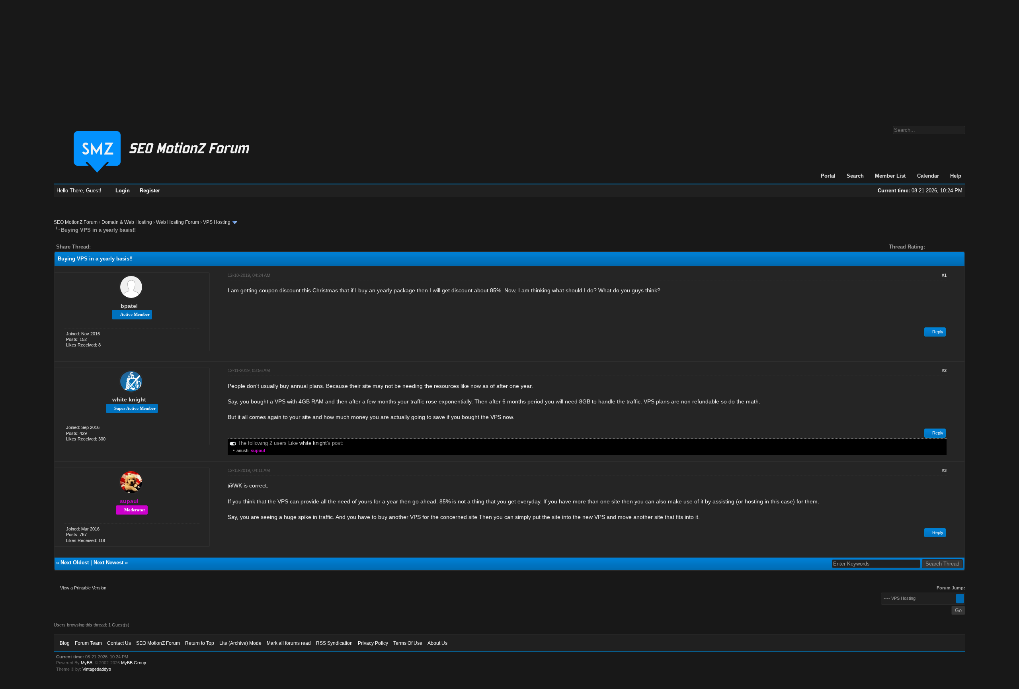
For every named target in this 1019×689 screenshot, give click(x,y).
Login (122, 191)
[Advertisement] (509, 59)
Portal (828, 176)
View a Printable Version (83, 587)
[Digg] (109, 247)
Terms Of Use (407, 643)
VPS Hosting (216, 222)
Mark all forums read (289, 643)
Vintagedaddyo (96, 669)
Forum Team (88, 643)
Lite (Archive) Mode (240, 643)
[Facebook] (98, 247)
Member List (890, 176)
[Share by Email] (134, 247)
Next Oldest (75, 563)
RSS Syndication (334, 643)
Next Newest (108, 563)
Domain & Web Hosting (127, 222)
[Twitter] (104, 247)
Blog (65, 643)
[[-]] (233, 443)
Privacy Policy (373, 643)
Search (855, 176)
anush (242, 450)
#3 (944, 470)
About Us (437, 643)
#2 (944, 370)
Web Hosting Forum (177, 222)
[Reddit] (121, 247)
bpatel (129, 306)
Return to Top (199, 643)
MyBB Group (133, 662)
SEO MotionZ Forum (76, 222)
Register (150, 191)
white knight (129, 399)
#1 (944, 275)
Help (955, 176)
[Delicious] (115, 247)
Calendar (928, 176)
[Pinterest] (128, 247)
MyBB (86, 662)
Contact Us (119, 643)
